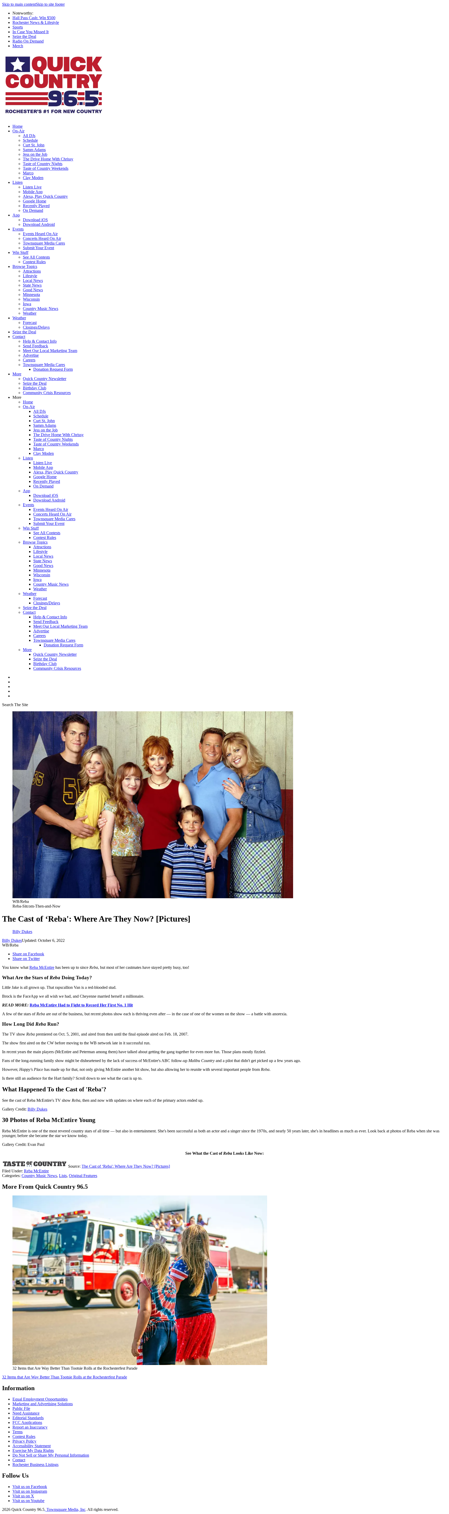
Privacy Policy (24, 1441)
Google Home (34, 201)
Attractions (32, 271)
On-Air (18, 131)
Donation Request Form (53, 369)
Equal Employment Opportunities (40, 1399)
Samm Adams (34, 149)
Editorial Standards (28, 1418)
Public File (21, 1408)
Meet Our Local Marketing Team (50, 350)
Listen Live (32, 187)
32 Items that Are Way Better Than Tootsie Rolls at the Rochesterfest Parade (64, 1377)
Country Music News (40, 308)
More (16, 374)
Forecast (30, 322)
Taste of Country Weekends (45, 168)
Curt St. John (33, 145)
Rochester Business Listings (35, 1464)
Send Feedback (35, 346)
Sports (17, 27)
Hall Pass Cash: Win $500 (33, 18)
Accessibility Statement (31, 1446)
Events (18, 229)
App (16, 215)
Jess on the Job (35, 154)
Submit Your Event (38, 248)
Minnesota (31, 294)
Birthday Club (34, 388)
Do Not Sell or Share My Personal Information (50, 1455)
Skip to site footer (50, 4)
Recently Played (36, 206)
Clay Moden (33, 177)
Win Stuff (20, 252)
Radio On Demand (28, 41)
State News (32, 285)
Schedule (30, 140)
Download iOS (35, 220)
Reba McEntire (41, 967)
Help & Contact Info (40, 341)
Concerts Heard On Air (42, 238)
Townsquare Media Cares (44, 243)
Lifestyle (30, 276)
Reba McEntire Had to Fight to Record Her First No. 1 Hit (81, 1005)
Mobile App (33, 192)
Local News (33, 280)
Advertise (31, 355)
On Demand (33, 210)
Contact (18, 336)
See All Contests (36, 257)
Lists (63, 1175)
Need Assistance (25, 1413)
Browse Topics (24, 266)
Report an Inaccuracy (30, 1427)
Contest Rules (34, 262)
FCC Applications (27, 1422)
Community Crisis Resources (47, 392)
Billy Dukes (12, 940)
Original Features (83, 1175)
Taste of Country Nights (42, 163)
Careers (29, 360)
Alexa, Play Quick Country (45, 196)
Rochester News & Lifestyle (35, 22)
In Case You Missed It (30, 32)
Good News (33, 290)
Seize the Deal (24, 36)
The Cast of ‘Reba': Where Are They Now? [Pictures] (126, 1166)
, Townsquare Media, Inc (64, 1509)
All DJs (29, 135)
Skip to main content (19, 4)
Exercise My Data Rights (33, 1450)
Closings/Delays (36, 327)
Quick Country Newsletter (44, 378)
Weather (29, 313)
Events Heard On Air (40, 234)
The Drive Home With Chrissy (48, 159)
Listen (17, 182)
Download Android (39, 224)
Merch (17, 46)
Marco (28, 173)
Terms (17, 1432)
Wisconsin (31, 299)
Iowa (27, 304)
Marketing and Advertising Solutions (42, 1404)
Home (17, 126)
